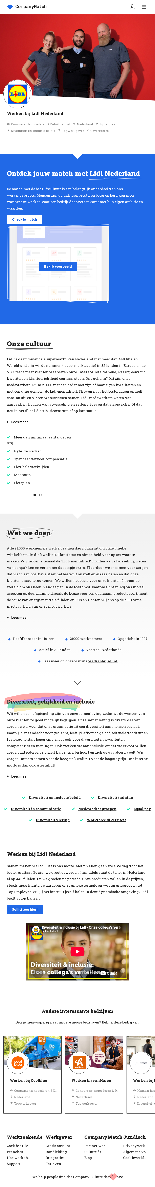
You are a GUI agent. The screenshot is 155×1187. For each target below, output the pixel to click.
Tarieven (53, 1163)
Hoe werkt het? (19, 1157)
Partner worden (96, 1145)
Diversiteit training (115, 797)
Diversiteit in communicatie (36, 808)
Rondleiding (56, 1151)
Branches (15, 1151)
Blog (88, 1157)
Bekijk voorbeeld (58, 266)
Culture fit (92, 1151)
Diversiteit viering (53, 820)
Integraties (55, 1157)
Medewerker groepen (97, 808)
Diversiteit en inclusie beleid (55, 797)
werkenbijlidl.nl (102, 661)
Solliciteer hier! (25, 909)
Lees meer (19, 422)
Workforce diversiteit (106, 820)
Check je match (24, 219)
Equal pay (142, 808)
